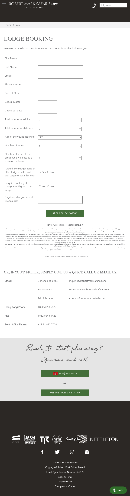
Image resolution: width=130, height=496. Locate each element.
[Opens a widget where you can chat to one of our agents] (118, 490)
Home (8, 24)
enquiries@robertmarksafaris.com (75, 250)
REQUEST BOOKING (65, 213)
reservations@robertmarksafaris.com (88, 289)
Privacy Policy (65, 481)
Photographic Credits (65, 486)
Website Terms (65, 476)
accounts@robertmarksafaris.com (86, 298)
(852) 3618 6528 (68, 373)
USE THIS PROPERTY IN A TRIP (65, 392)
